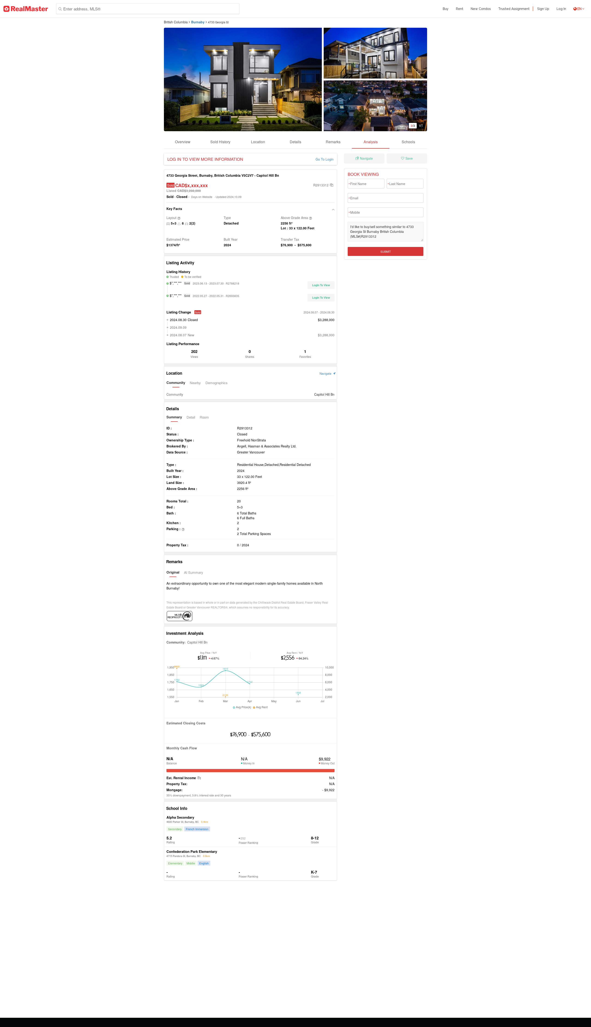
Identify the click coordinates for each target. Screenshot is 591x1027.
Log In (561, 9)
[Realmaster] (25, 9)
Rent (459, 9)
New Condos (481, 9)
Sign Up (543, 9)
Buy (446, 9)
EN (579, 9)
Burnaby (198, 22)
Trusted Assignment (514, 9)
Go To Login (325, 159)
